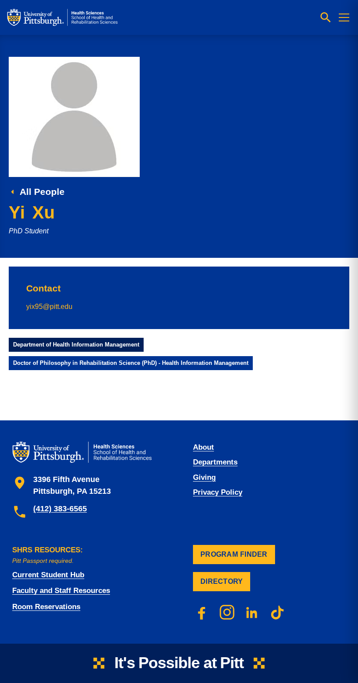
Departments (215, 462)
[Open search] (326, 17)
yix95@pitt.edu (49, 306)
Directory (221, 581)
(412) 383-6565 (60, 508)
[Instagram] (227, 612)
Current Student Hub (48, 575)
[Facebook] (201, 612)
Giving (204, 477)
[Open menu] (344, 17)
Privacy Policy (217, 492)
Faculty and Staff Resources (61, 590)
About (203, 447)
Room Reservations (46, 607)
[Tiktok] (277, 612)
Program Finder (234, 554)
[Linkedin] (252, 612)
